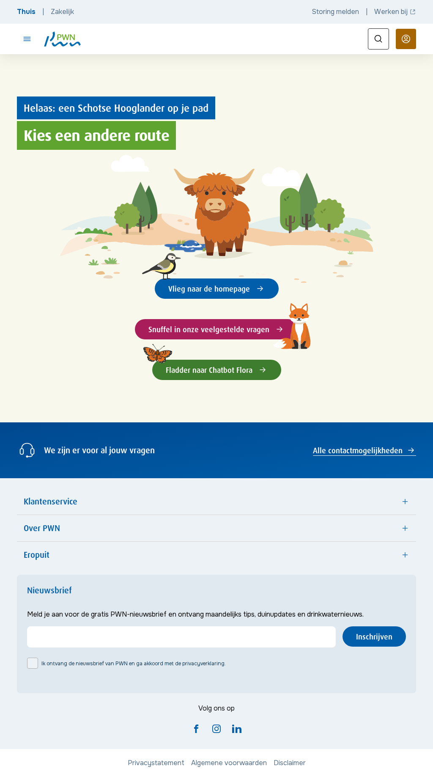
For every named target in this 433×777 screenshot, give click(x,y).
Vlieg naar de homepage (209, 288)
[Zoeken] (378, 39)
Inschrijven (374, 636)
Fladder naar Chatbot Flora (209, 370)
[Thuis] (62, 39)
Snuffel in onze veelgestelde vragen (208, 329)
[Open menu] (27, 39)
